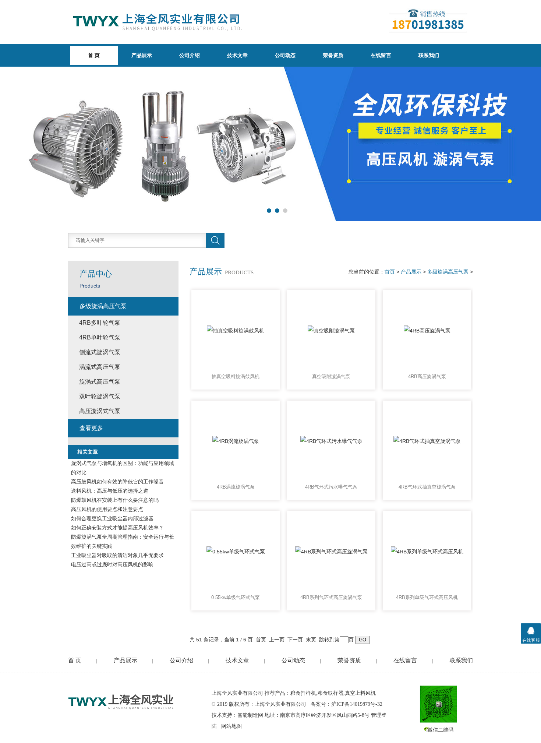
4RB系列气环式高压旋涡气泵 (331, 597)
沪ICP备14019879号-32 (356, 704)
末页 (311, 639)
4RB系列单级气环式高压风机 (427, 597)
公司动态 (285, 55)
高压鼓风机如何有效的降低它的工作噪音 (117, 482)
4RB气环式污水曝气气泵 (331, 487)
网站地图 (231, 726)
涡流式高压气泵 (99, 367)
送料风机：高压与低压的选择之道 (109, 491)
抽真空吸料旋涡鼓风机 (235, 376)
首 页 (74, 660)
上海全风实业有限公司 (237, 693)
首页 (390, 272)
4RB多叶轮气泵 (99, 323)
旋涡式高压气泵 (99, 381)
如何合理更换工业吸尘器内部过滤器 (112, 518)
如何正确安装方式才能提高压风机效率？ (117, 528)
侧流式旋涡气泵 (99, 352)
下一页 (295, 639)
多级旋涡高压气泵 (447, 272)
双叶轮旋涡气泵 (99, 396)
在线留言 (381, 55)
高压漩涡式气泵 (99, 411)
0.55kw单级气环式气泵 (235, 597)
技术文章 (237, 55)
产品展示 (141, 55)
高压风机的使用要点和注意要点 (107, 509)
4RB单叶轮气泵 (99, 337)
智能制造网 (250, 715)
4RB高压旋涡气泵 (427, 376)
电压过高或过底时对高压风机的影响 (112, 564)
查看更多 (91, 428)
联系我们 (428, 55)
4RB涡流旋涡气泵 (236, 487)
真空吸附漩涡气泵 (331, 376)
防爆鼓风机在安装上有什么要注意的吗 (115, 500)
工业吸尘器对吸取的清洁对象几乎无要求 (117, 555)
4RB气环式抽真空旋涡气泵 (427, 487)
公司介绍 (189, 55)
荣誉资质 (333, 55)
